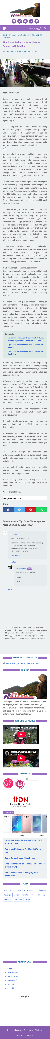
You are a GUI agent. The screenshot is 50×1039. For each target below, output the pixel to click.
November (13, 976)
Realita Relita (28, 1035)
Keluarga (7, 895)
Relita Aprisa (21, 569)
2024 (8, 968)
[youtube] (25, 21)
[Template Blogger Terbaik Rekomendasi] (21, 663)
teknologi (18, 899)
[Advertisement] (25, 931)
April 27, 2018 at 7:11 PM (25, 573)
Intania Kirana (16, 534)
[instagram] (30, 21)
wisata (27, 899)
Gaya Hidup (28, 890)
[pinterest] (30, 509)
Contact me (28, 1030)
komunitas (8, 899)
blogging (41, 895)
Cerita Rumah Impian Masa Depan (20, 858)
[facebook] (13, 21)
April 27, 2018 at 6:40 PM (20, 538)
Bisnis (12, 890)
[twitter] (19, 21)
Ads (5, 890)
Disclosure (39, 1030)
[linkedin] (36, 21)
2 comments (32, 52)
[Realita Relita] (25, 10)
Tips (33, 895)
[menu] (4, 28)
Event (19, 890)
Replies (13, 562)
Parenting (25, 895)
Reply (12, 555)
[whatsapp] (41, 509)
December (13, 972)
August (12, 984)
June (11, 988)
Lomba (16, 895)
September (13, 980)
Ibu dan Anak (41, 890)
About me (17, 1030)
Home (9, 1030)
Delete (17, 555)
